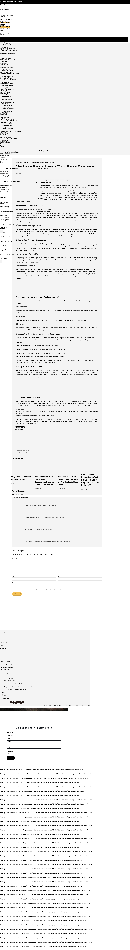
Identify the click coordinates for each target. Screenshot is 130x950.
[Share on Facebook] (47, 180)
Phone (9, 745)
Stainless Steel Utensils (9, 79)
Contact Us (4, 140)
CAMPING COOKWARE (12, 138)
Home (3, 151)
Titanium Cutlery (7, 105)
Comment (15, 558)
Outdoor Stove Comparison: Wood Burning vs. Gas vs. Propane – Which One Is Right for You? (91, 479)
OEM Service (5, 117)
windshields (46, 370)
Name (14, 576)
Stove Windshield (7, 85)
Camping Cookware (7, 65)
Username (10, 732)
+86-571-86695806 (85, 3)
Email (60, 576)
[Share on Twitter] (52, 180)
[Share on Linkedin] (62, 180)
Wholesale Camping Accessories (11, 131)
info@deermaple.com (18, 1)
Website (14, 583)
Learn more (14, 483)
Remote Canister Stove (9, 53)
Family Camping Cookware (10, 73)
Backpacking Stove (8, 59)
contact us (53, 415)
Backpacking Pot (7, 67)
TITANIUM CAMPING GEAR (12, 182)
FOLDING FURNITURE (11, 168)
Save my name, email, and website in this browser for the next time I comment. (37, 590)
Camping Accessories (7, 76)
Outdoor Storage (7, 99)
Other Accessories (8, 88)
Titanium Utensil (7, 111)
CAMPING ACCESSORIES (11, 152)
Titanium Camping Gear (8, 102)
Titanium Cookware (8, 108)
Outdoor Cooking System (9, 50)
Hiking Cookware (7, 70)
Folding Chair (6, 94)
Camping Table (6, 96)
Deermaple (47, 411)
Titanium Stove (7, 56)
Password (10, 751)
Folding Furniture (6, 91)
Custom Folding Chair (7, 120)
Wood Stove (5, 62)
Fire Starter (6, 82)
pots (40, 370)
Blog (8, 151)
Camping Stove (5, 47)
